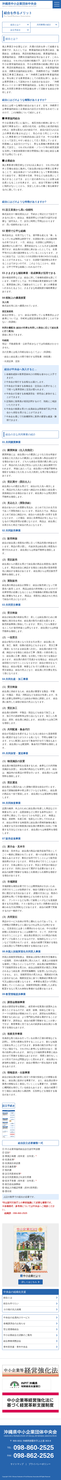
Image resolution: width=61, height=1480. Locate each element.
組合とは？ (15, 25)
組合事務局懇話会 (12, 1341)
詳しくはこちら (29, 1282)
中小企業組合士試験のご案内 (17, 1335)
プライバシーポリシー (40, 1464)
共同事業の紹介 (44, 25)
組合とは (7, 1297)
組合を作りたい (11, 1303)
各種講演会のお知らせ (14, 1323)
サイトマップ (17, 1464)
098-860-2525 (20, 1213)
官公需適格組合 (11, 1329)
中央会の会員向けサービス (16, 1317)
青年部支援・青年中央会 (15, 1347)
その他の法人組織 (12, 1309)
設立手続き (15, 30)
